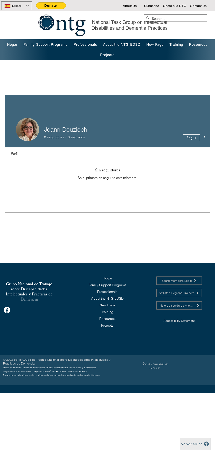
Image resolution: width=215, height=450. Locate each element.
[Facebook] (7, 310)
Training (107, 312)
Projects (107, 325)
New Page (107, 305)
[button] (176, 44)
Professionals (107, 292)
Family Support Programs (107, 285)
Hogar (107, 278)
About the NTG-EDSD (107, 298)
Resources (107, 318)
